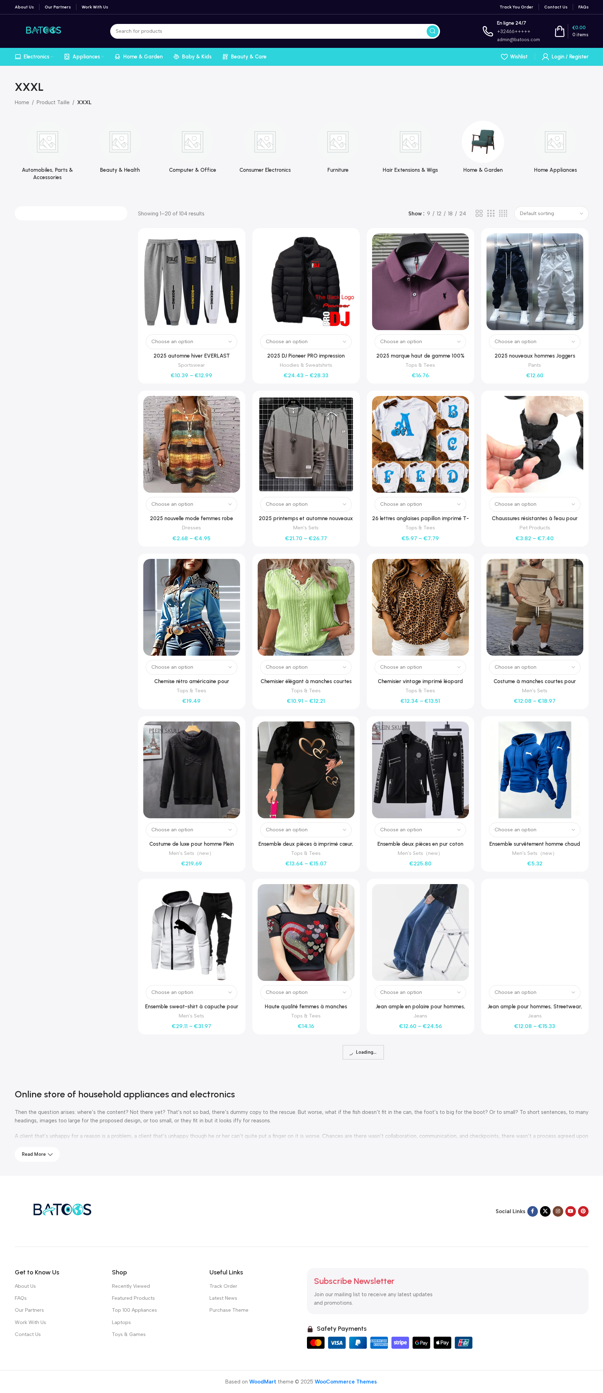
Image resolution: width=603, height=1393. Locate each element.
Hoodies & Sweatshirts (306, 365)
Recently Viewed (131, 1286)
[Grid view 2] (479, 214)
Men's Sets (306, 527)
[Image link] (59, 1211)
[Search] (433, 31)
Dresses (191, 527)
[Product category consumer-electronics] (265, 149)
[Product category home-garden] (483, 149)
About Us (25, 1286)
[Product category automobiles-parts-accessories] (47, 153)
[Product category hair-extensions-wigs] (410, 149)
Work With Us (30, 1322)
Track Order (223, 1286)
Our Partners (29, 1310)
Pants (534, 365)
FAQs (21, 1298)
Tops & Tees (420, 365)
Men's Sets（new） (191, 853)
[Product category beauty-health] (120, 149)
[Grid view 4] (503, 214)
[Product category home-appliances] (555, 149)
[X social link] (545, 1211)
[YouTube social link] (570, 1211)
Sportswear (191, 365)
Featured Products (133, 1298)
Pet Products (535, 527)
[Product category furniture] (338, 149)
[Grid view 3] (490, 214)
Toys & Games (129, 1334)
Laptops (121, 1322)
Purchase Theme (229, 1310)
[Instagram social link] (558, 1211)
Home (22, 102)
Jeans (420, 1016)
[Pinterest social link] (583, 1211)
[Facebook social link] (532, 1211)
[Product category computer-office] (192, 149)
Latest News (223, 1298)
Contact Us (28, 1334)
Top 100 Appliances (134, 1310)
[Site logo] (41, 30)
